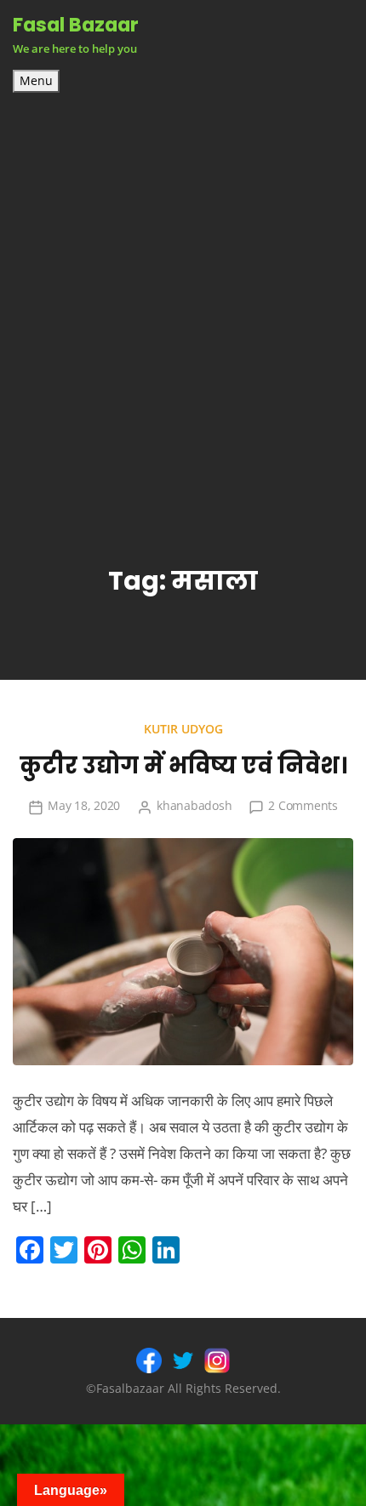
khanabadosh (194, 805)
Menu (36, 80)
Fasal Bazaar (76, 24)
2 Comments (303, 805)
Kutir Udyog (183, 729)
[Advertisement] (183, 284)
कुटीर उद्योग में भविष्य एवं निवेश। (183, 765)
